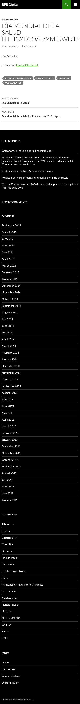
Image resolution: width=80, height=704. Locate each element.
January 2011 (9, 499)
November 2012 (11, 453)
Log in (5, 662)
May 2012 (7, 493)
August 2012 (9, 473)
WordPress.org (10, 682)
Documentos (9, 557)
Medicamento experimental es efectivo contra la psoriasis (35, 177)
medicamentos (13, 82)
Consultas (7, 544)
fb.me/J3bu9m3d (27, 65)
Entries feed (9, 669)
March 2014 (9, 345)
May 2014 (7, 332)
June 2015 (8, 245)
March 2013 (9, 426)
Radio (5, 631)
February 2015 (10, 272)
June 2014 (8, 325)
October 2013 (10, 379)
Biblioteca (8, 524)
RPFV (5, 638)
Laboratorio (9, 591)
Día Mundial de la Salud (15, 100)
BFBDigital (30, 46)
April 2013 (8, 419)
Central (6, 531)
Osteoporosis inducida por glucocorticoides (27, 150)
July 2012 (7, 479)
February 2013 (10, 432)
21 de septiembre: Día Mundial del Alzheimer (28, 170)
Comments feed (11, 675)
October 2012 (10, 459)
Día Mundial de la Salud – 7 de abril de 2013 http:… (31, 114)
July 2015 (7, 238)
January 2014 (9, 359)
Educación (8, 564)
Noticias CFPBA (11, 618)
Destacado (8, 551)
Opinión (6, 624)
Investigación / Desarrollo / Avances (22, 584)
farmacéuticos (44, 78)
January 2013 (9, 439)
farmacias (64, 78)
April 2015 (8, 258)
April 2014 (8, 339)
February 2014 (10, 352)
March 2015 (9, 265)
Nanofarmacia (10, 604)
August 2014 (9, 312)
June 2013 (8, 406)
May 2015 (7, 252)
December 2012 (11, 446)
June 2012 (8, 486)
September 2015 (11, 225)
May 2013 (7, 412)
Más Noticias (10, 19)
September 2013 (11, 386)
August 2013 (9, 392)
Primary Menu (75, 4)
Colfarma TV (9, 537)
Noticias (7, 611)
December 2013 (11, 366)
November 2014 (11, 292)
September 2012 (11, 466)
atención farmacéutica (18, 78)
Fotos (5, 577)
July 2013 (7, 399)
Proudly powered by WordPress (17, 699)
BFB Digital (10, 4)
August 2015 (9, 232)
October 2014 (10, 299)
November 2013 (11, 372)
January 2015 (9, 278)
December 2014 (11, 285)
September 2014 (11, 305)
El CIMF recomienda (13, 571)
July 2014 (7, 319)
